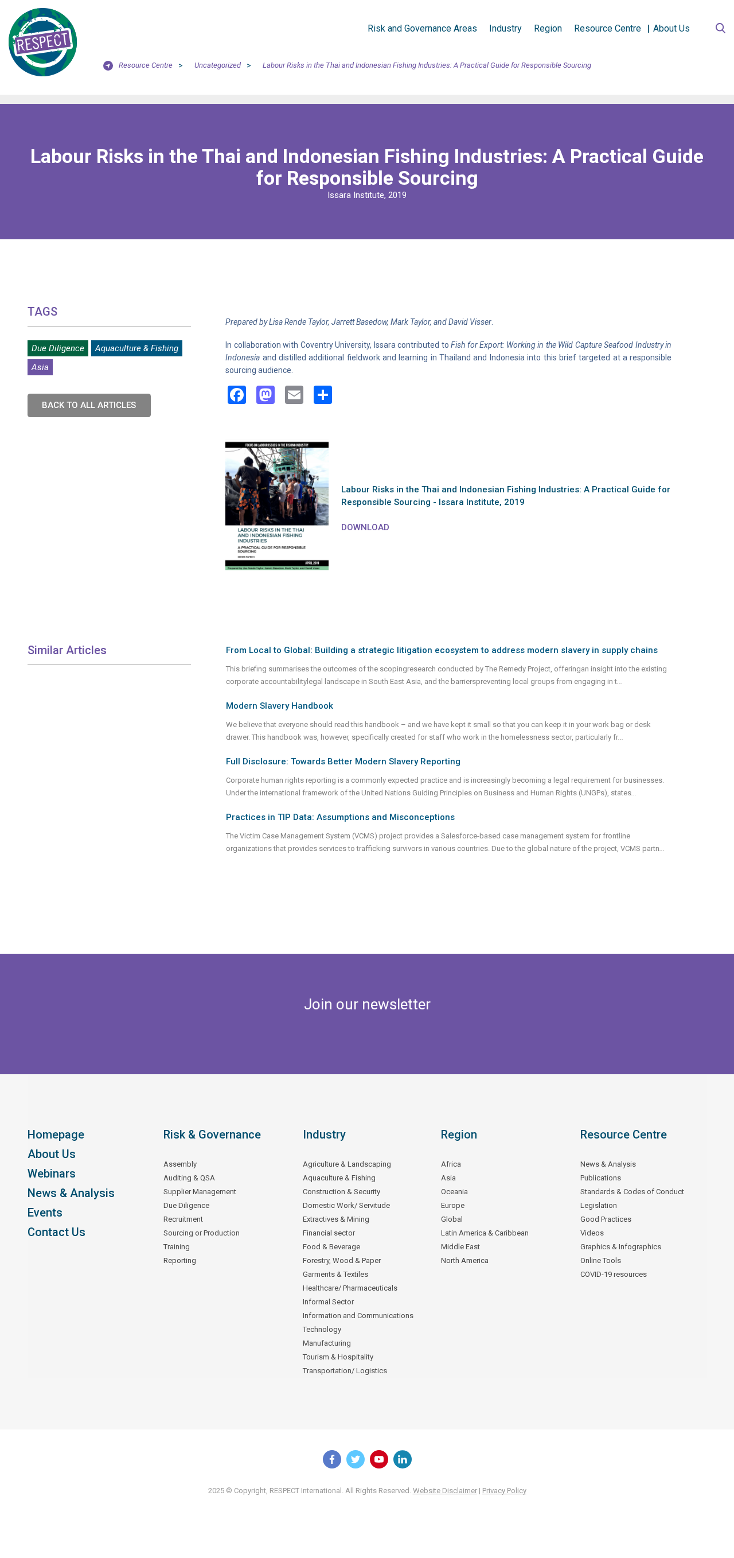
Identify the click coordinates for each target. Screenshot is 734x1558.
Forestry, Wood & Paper (342, 1260)
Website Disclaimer (445, 1490)
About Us (671, 28)
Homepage (56, 1134)
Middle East (460, 1246)
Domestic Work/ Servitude (346, 1205)
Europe (452, 1205)
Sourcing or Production (201, 1233)
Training (176, 1246)
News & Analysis (71, 1193)
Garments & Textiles (335, 1274)
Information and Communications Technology (358, 1322)
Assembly (180, 1164)
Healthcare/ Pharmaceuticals (350, 1288)
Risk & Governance (212, 1134)
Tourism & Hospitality (338, 1357)
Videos (592, 1233)
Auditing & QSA (189, 1178)
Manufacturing (327, 1343)
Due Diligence (58, 348)
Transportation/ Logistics (345, 1370)
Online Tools (600, 1260)
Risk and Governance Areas (422, 28)
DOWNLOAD (365, 527)
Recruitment (183, 1219)
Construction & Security (341, 1191)
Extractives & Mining (336, 1219)
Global (452, 1219)
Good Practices (605, 1219)
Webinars (52, 1173)
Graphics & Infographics (620, 1246)
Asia (40, 367)
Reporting (179, 1260)
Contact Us (56, 1232)
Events (45, 1212)
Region (548, 28)
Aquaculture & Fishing (136, 348)
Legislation (598, 1205)
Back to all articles (89, 405)
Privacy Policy (504, 1490)
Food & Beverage (331, 1246)
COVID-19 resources (613, 1274)
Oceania (454, 1191)
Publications (600, 1178)
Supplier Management (199, 1191)
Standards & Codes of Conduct (632, 1191)
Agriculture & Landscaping (347, 1164)
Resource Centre (607, 28)
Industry (505, 28)
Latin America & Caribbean (485, 1233)
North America (465, 1260)
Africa (451, 1164)
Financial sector (329, 1233)
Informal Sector (328, 1301)
